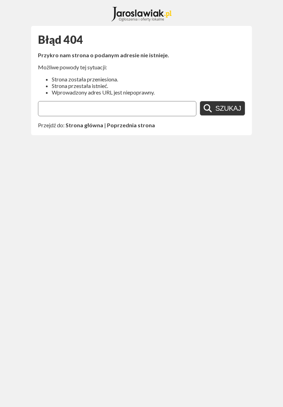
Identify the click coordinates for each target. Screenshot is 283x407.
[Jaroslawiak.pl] (141, 19)
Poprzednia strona (131, 125)
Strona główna (84, 125)
